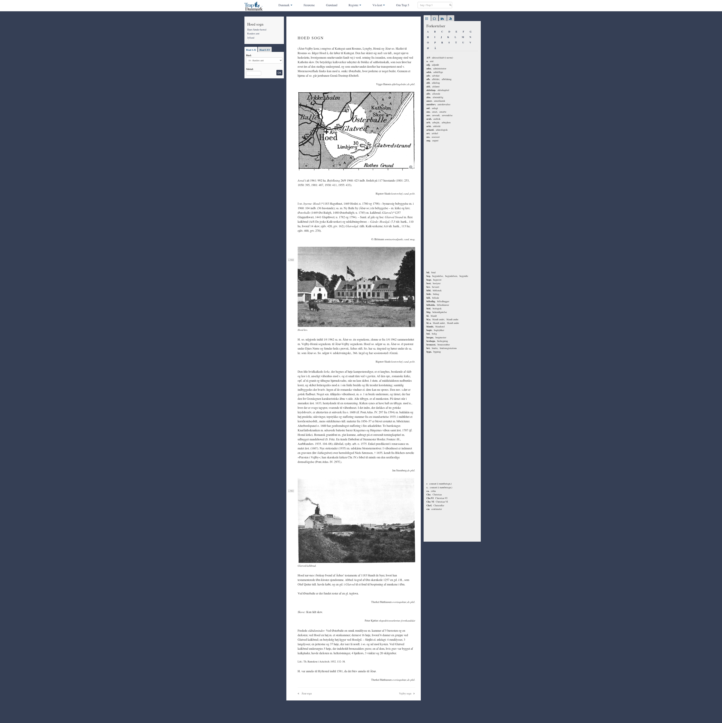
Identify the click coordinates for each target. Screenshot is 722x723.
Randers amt (253, 33)
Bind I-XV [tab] (264, 49)
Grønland (331, 5)
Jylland (250, 37)
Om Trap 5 (402, 5)
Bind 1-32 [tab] (251, 49)
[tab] (427, 18)
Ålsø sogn (306, 693)
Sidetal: (249, 69)
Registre (353, 5)
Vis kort (377, 5)
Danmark (284, 5)
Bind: (249, 55)
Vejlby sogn (405, 693)
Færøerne (309, 5)
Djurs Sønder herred (256, 29)
